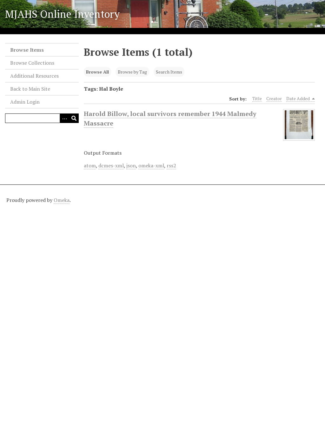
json (131, 165)
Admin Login (25, 101)
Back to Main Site (30, 88)
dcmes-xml (111, 165)
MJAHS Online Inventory (62, 14)
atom (90, 165)
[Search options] (64, 118)
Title (257, 98)
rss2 (171, 165)
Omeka (62, 200)
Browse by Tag (132, 72)
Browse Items (27, 49)
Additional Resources (34, 75)
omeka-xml (151, 165)
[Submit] (74, 118)
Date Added (298, 98)
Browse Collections (32, 62)
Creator (274, 98)
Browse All (97, 72)
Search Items (169, 72)
